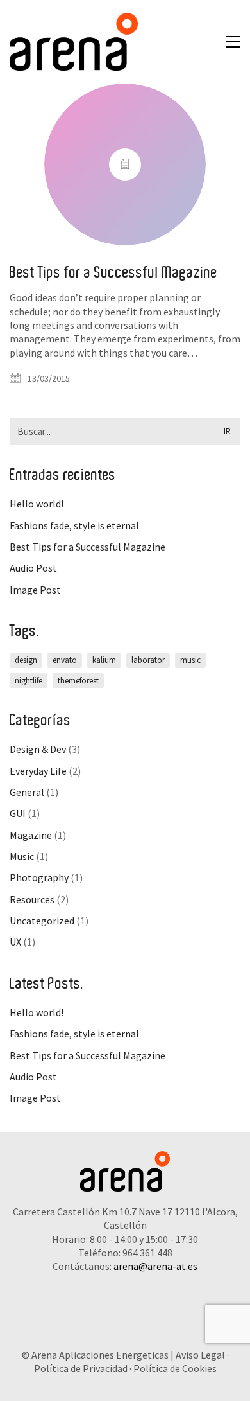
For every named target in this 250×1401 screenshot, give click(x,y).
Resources (32, 899)
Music (22, 856)
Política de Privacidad (81, 1368)
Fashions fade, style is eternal (74, 525)
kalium (104, 660)
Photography (39, 877)
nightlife (28, 680)
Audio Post (33, 567)
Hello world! (36, 503)
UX (15, 941)
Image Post (35, 589)
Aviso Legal (200, 1354)
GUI (18, 813)
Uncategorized (42, 920)
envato (65, 660)
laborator (148, 660)
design (26, 660)
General (27, 792)
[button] (233, 42)
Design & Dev (38, 749)
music (190, 660)
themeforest (78, 680)
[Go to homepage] (74, 42)
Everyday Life (38, 770)
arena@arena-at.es (155, 1266)
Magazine (31, 835)
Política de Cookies (175, 1368)
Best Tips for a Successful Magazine (113, 273)
